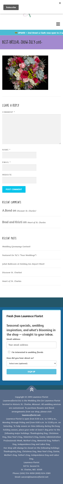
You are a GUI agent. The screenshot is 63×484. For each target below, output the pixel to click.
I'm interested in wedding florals (27, 352)
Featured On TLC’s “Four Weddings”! (19, 255)
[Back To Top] (31, 389)
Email (6, 162)
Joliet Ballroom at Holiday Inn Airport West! (23, 264)
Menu (58, 24)
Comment (8, 112)
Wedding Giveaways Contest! (16, 246)
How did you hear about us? (20, 358)
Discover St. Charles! (26, 210)
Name (6, 149)
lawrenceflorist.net (31, 415)
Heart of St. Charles (36, 222)
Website (7, 174)
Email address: (13, 339)
